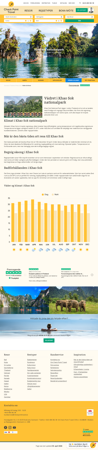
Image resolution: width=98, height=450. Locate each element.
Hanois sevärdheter (81, 377)
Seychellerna (8, 368)
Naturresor (31, 368)
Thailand (7, 370)
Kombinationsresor (34, 378)
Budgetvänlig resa (33, 381)
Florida (6, 376)
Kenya (6, 386)
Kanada (6, 378)
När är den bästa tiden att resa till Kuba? (83, 361)
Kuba (6, 362)
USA (5, 394)
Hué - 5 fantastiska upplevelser (80, 373)
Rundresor (31, 362)
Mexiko (6, 392)
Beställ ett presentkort (58, 381)
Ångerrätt (54, 376)
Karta (24, 80)
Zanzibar (7, 397)
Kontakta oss (55, 360)
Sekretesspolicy (56, 370)
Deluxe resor (32, 384)
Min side (72, 3)
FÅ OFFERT (49, 340)
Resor (8, 80)
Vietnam (7, 373)
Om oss (26, 3)
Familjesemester (33, 370)
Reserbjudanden (56, 378)
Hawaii (6, 381)
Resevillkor (54, 373)
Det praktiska (90, 80)
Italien (6, 384)
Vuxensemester (32, 376)
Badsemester (32, 360)
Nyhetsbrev (54, 368)
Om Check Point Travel (58, 362)
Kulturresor (31, 365)
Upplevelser (57, 80)
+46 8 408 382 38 (88, 3)
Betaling (63, 3)
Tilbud (54, 3)
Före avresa (54, 365)
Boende (41, 80)
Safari (29, 389)
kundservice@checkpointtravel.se (16, 415)
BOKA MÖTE (66, 10)
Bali (5, 360)
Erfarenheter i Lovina (81, 369)
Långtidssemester (33, 386)
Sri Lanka (7, 365)
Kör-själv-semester (34, 373)
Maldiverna (8, 389)
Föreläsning (35, 3)
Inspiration (46, 3)
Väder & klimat (73, 80)
